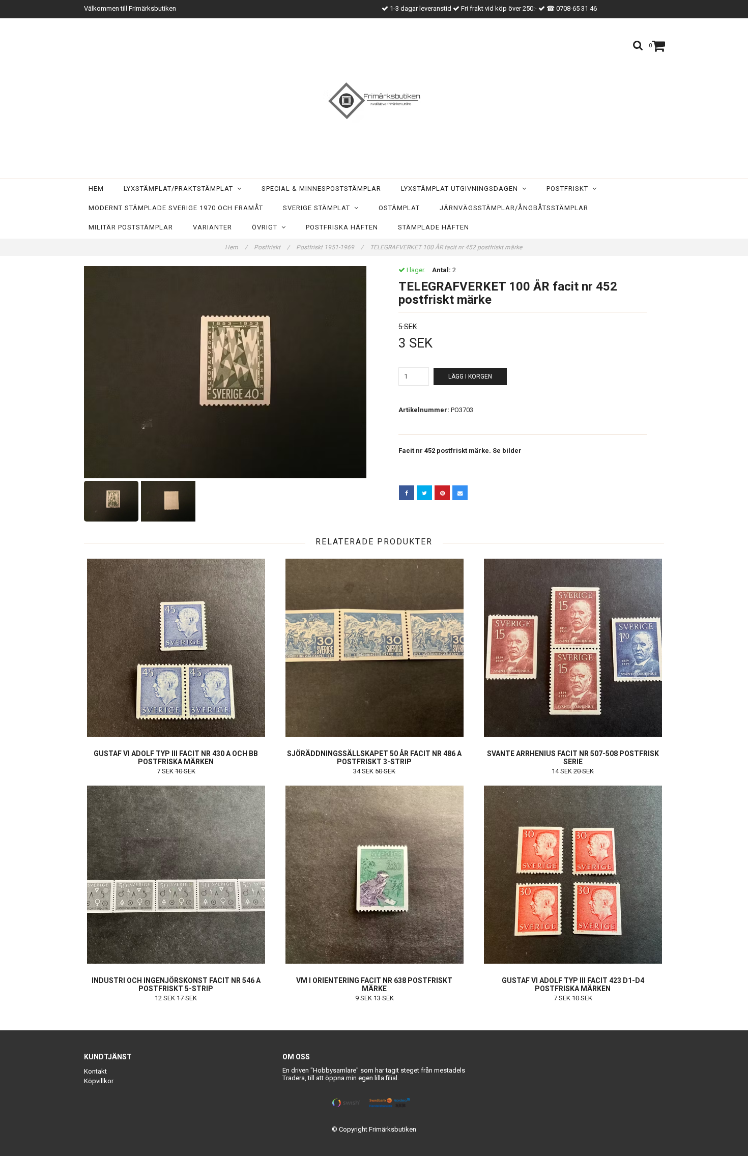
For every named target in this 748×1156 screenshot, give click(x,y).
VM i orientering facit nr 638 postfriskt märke (374, 984)
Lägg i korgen (470, 376)
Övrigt (266, 227)
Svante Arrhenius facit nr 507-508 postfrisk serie (573, 757)
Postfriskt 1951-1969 (329, 247)
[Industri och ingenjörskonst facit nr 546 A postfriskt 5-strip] (176, 875)
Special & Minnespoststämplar (321, 188)
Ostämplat (399, 208)
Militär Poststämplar (131, 227)
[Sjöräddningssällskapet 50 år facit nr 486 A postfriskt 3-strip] (374, 648)
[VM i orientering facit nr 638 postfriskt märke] (374, 875)
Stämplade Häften (433, 227)
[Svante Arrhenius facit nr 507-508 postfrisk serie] (573, 648)
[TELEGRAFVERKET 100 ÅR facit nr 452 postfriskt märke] (225, 372)
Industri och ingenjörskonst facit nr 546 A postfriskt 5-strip (176, 984)
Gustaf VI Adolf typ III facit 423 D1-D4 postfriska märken (573, 984)
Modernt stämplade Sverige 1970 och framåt (176, 208)
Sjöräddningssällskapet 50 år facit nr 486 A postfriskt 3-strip (374, 757)
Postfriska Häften (342, 227)
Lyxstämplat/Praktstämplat (180, 188)
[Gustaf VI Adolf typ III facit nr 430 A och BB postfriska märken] (176, 648)
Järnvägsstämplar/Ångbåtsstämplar (514, 208)
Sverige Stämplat (318, 208)
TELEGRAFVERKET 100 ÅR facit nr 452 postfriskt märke (447, 247)
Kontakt (95, 1071)
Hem (96, 188)
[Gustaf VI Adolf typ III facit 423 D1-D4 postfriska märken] (573, 875)
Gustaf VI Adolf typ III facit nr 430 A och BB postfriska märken (176, 757)
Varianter (212, 227)
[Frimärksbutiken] (374, 101)
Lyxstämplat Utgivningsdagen (461, 188)
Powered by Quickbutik (374, 1137)
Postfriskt (569, 188)
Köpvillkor (98, 1081)
